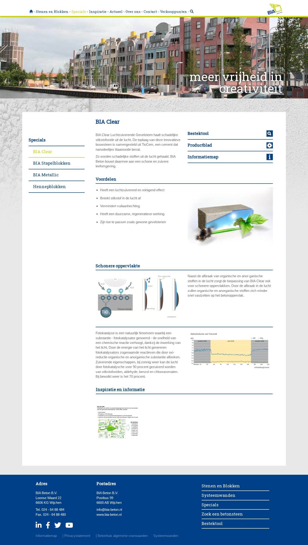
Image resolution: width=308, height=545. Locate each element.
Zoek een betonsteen (222, 514)
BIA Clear (42, 151)
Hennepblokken (49, 186)
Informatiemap (203, 156)
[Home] (31, 11)
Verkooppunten (173, 11)
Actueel (116, 11)
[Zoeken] (191, 11)
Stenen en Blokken (52, 11)
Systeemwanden (218, 495)
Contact (150, 11)
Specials (78, 11)
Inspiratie (97, 11)
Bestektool (198, 133)
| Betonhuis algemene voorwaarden (122, 536)
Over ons (133, 11)
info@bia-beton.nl (109, 509)
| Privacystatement (76, 536)
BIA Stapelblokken (52, 163)
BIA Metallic (46, 174)
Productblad (200, 145)
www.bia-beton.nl (109, 514)
